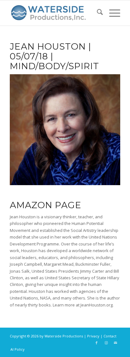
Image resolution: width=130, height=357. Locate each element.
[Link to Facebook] (96, 343)
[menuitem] (97, 13)
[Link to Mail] (115, 343)
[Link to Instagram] (106, 343)
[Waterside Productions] (54, 13)
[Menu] (111, 13)
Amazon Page (45, 205)
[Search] (97, 13)
